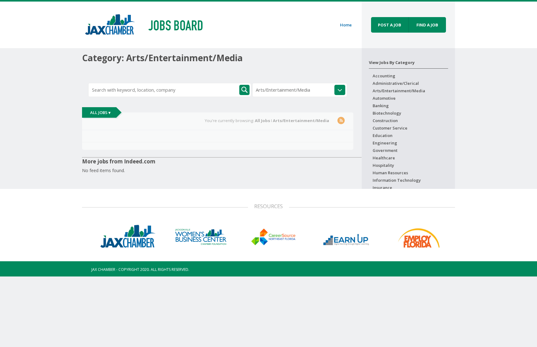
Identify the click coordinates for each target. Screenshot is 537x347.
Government (385, 150)
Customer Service (390, 128)
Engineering (385, 143)
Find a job (427, 25)
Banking (381, 105)
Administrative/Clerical (396, 83)
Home (346, 25)
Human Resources (390, 173)
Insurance (382, 187)
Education (382, 135)
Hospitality (383, 165)
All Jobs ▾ (100, 112)
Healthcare (384, 158)
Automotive (384, 98)
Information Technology (397, 180)
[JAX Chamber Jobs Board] (148, 23)
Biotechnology (387, 113)
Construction (385, 120)
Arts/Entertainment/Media (399, 91)
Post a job (389, 25)
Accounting (384, 76)
